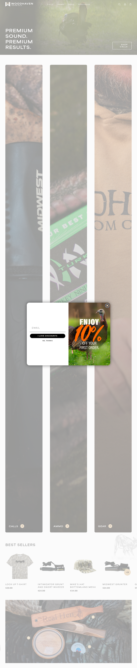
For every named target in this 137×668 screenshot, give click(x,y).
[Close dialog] (107, 305)
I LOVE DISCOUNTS (47, 336)
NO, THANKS (48, 340)
